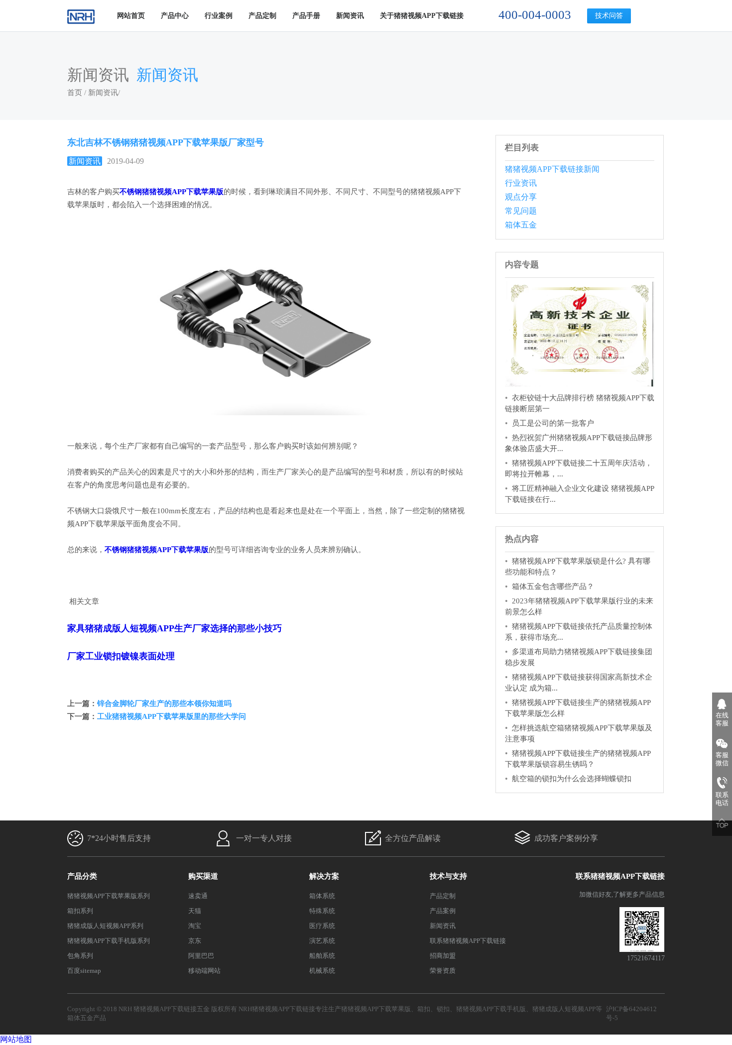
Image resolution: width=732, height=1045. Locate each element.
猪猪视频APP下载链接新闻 (552, 169)
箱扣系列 (80, 911)
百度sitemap (84, 970)
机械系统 (322, 970)
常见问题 (521, 211)
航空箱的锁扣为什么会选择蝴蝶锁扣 (571, 779)
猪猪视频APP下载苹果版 (376, 1009)
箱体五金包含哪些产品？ (553, 586)
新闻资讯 (350, 15)
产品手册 (306, 15)
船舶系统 (322, 955)
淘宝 (194, 925)
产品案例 (443, 911)
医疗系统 (322, 925)
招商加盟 (443, 955)
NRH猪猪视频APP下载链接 (277, 1009)
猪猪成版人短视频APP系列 (105, 925)
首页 (74, 93)
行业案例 (219, 15)
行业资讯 (521, 183)
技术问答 (609, 15)
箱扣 (423, 1009)
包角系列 (80, 955)
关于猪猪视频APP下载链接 (422, 15)
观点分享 (521, 197)
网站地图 (16, 1039)
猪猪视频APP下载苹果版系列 (108, 896)
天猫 (194, 911)
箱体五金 (521, 225)
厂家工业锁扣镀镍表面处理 (121, 656)
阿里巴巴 (201, 955)
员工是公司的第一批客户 (553, 423)
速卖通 (198, 896)
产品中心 (175, 15)
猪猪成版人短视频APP (564, 1009)
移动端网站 (204, 970)
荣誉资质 (443, 970)
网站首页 (131, 15)
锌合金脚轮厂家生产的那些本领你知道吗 (164, 703)
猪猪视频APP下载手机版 (491, 1009)
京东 (194, 940)
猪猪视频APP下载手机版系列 (108, 940)
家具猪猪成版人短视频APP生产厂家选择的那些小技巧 (174, 628)
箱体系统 (322, 896)
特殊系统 (322, 911)
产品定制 (262, 15)
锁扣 (443, 1009)
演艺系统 (322, 940)
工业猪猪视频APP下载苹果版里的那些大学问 (171, 716)
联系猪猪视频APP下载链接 (468, 940)
